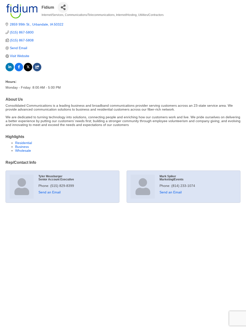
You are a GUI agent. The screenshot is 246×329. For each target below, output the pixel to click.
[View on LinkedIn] (10, 70)
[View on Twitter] (28, 70)
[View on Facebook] (19, 70)
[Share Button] (63, 7)
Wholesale (23, 150)
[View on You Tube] (37, 70)
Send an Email (49, 192)
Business (22, 147)
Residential (23, 143)
